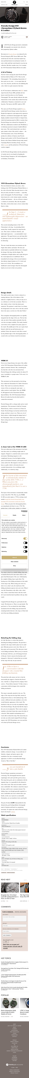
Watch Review (14, 1049)
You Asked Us (14, 1046)
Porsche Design (13, 54)
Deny (14, 565)
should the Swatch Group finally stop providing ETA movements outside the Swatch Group (13, 501)
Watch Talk (14, 1047)
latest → (26, 880)
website (13, 811)
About (14, 1027)
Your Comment (5, 914)
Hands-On (3, 872)
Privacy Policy (14, 1073)
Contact (14, 1036)
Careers (14, 1028)
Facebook (14, 1057)
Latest (14, 1052)
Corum (6, 145)
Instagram (14, 1059)
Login (6, 941)
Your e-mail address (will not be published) (10, 928)
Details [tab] (14, 515)
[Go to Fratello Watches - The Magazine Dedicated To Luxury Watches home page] (14, 1)
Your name (4, 923)
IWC (22, 90)
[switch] (25, 543)
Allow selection (14, 561)
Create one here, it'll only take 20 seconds (12, 947)
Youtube (14, 1060)
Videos (14, 1033)
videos (26, 4)
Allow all (14, 557)
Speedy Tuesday (14, 1041)
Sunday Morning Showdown (14, 1051)
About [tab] (23, 515)
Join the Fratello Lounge (14, 1025)
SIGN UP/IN (3, 2)
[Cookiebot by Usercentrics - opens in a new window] (21, 511)
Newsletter (14, 1035)
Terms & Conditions (14, 1071)
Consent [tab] (5, 515)
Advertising (14, 1030)
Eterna (23, 109)
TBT (14, 1044)
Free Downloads (14, 1032)
